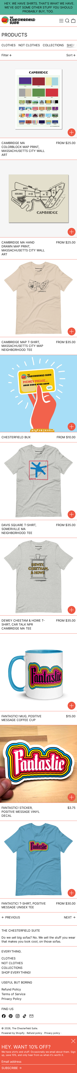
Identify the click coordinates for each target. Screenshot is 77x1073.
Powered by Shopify (12, 1033)
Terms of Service (13, 994)
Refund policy (34, 1033)
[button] (67, 20)
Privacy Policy (11, 999)
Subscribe (9, 1068)
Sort (69, 55)
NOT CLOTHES (12, 963)
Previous (12, 917)
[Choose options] (72, 132)
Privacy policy (52, 1033)
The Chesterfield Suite (24, 1028)
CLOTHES (8, 958)
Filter (5, 55)
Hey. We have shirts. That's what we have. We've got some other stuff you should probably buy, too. (39, 7)
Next (68, 917)
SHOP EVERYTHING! (16, 972)
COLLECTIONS (11, 968)
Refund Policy (11, 989)
